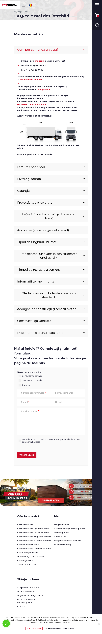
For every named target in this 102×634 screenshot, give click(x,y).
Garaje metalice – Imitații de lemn (34, 548)
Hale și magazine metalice (30, 556)
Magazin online (61, 525)
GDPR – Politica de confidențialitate (26, 601)
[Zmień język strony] (30, 5)
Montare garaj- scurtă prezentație (34, 154)
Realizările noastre (26, 591)
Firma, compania (64, 393)
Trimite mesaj (26, 455)
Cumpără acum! (51, 500)
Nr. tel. (58, 402)
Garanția (26, 385)
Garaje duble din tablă (28, 544)
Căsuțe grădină (25, 560)
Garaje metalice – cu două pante (33, 533)
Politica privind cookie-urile (60, 629)
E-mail (25, 402)
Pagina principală (21, 12)
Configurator (43, 89)
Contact (21, 606)
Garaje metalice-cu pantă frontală (34, 540)
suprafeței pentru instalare (31, 104)
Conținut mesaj (30, 411)
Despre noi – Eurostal (28, 587)
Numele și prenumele (33, 393)
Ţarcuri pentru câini (26, 564)
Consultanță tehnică (32, 376)
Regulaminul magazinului (30, 595)
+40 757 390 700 (34, 70)
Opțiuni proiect (61, 533)
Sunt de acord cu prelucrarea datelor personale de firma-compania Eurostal (51, 440)
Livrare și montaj (62, 544)
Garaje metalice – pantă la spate (33, 529)
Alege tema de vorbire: (29, 372)
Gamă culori (60, 537)
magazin (39, 61)
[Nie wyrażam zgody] (99, 624)
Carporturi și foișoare (27, 552)
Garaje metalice (25, 525)
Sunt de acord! (34, 629)
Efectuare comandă (32, 380)
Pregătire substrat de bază (67, 540)
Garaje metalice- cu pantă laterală (34, 537)
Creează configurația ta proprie (69, 529)
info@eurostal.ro (38, 65)
